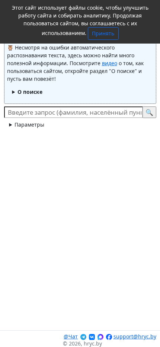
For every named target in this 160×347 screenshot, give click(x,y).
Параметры (29, 124)
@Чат (71, 336)
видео (109, 63)
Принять (103, 33)
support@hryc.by (134, 336)
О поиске (29, 91)
